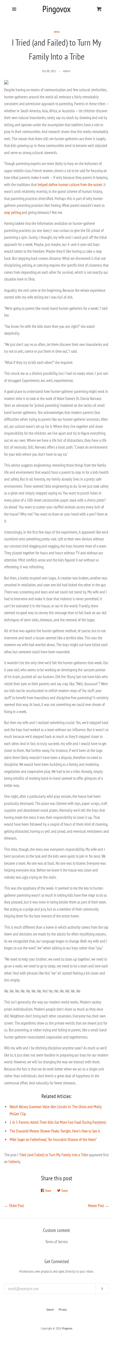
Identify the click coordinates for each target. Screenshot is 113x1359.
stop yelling (12, 212)
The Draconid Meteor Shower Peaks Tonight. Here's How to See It (55, 1131)
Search (50, 1309)
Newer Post (96, 1205)
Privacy (63, 1309)
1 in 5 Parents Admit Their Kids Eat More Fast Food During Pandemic (58, 1122)
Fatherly (14, 1161)
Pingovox (67, 1328)
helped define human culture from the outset (70, 184)
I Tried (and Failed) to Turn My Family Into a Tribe (52, 1154)
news (57, 32)
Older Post (16, 1205)
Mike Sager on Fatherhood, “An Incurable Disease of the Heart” (53, 1139)
